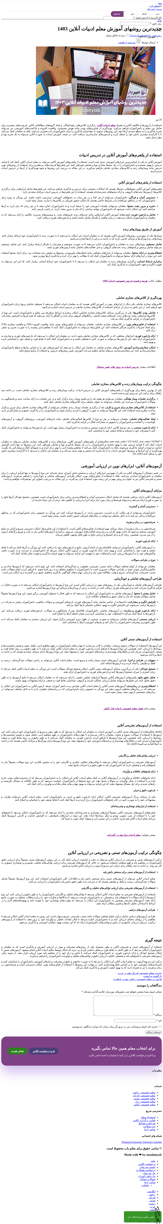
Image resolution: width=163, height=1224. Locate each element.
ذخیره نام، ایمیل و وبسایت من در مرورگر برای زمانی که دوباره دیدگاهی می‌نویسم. (115, 1026)
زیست (152, 1203)
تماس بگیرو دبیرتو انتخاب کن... (140, 1217)
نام (159, 1020)
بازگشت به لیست (152, 976)
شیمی (152, 1200)
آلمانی (152, 1209)
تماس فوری (17, 1051)
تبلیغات (145, 1185)
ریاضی (151, 1194)
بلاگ (159, 20)
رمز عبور (156, 23)
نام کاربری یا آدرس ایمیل (148, 17)
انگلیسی (151, 1191)
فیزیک (152, 1197)
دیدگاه (157, 1015)
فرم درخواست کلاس (44, 1051)
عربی (152, 1206)
